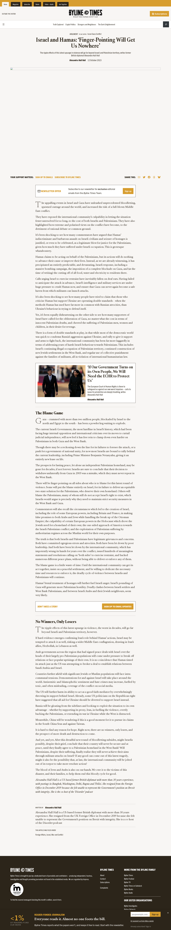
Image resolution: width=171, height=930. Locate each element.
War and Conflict (57, 834)
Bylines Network (129, 909)
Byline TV (127, 882)
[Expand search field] (166, 24)
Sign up (128, 191)
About (102, 875)
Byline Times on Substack (133, 885)
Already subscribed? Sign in (141, 926)
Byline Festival (129, 878)
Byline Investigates (130, 906)
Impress (86, 879)
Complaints (104, 887)
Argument (74, 34)
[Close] (168, 913)
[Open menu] (3, 24)
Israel (49, 834)
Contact (103, 878)
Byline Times (128, 875)
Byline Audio (128, 892)
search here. (57, 899)
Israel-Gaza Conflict (94, 34)
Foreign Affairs (40, 834)
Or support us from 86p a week (142, 921)
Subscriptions (160, 13)
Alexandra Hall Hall (77, 60)
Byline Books (128, 889)
